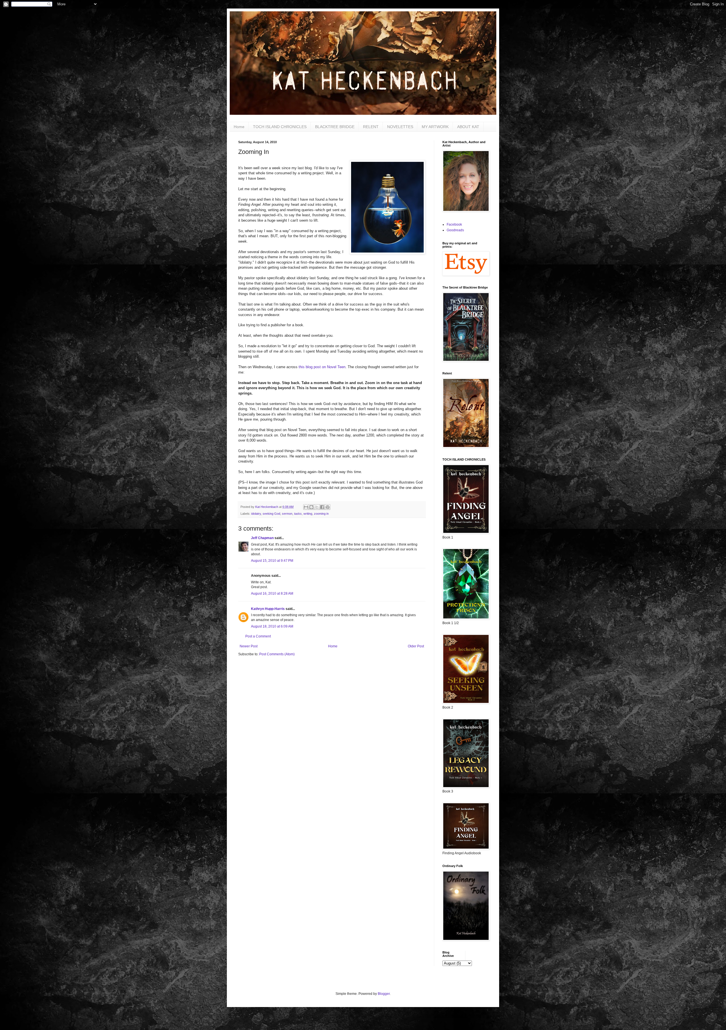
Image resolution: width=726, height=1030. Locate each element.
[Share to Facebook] (322, 507)
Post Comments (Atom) (277, 654)
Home (239, 126)
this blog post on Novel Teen (322, 367)
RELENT (371, 126)
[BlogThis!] (311, 507)
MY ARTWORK (435, 126)
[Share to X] (317, 507)
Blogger (384, 994)
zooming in (321, 513)
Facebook (454, 224)
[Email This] (306, 507)
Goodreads (455, 230)
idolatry (256, 513)
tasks (298, 513)
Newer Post (249, 646)
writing (307, 513)
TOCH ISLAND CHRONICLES (280, 126)
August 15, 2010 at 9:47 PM (272, 561)
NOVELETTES (400, 126)
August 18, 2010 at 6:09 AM (272, 626)
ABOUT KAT (468, 126)
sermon (287, 513)
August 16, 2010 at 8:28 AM (272, 593)
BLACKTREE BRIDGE (334, 126)
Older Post (416, 646)
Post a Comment (258, 636)
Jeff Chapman (262, 538)
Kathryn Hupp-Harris (268, 609)
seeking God (271, 513)
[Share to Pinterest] (327, 507)
